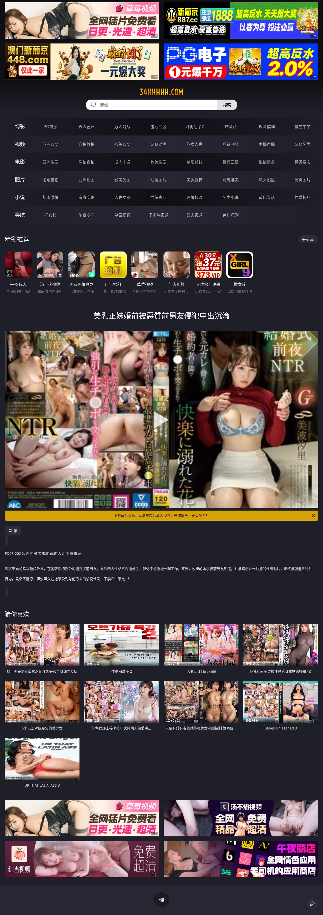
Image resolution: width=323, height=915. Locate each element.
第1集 (12, 530)
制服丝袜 (194, 162)
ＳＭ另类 (302, 144)
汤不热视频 (158, 215)
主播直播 (267, 144)
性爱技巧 (302, 197)
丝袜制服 (231, 144)
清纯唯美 (231, 179)
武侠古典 (158, 197)
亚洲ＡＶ (50, 144)
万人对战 (122, 126)
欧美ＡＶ (122, 144)
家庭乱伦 (86, 197)
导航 (20, 215)
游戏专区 (158, 126)
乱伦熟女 (267, 162)
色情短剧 (231, 215)
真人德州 (86, 126)
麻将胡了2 (194, 126)
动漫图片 (158, 179)
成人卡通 (122, 162)
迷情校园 (194, 197)
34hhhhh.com (161, 92)
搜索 (227, 105)
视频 (20, 144)
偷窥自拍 (50, 179)
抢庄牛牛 (302, 126)
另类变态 (302, 162)
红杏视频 (194, 215)
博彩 (20, 126)
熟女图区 (267, 179)
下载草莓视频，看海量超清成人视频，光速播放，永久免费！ (161, 515)
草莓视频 (122, 215)
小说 (20, 197)
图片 (20, 179)
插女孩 (50, 215)
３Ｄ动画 (158, 144)
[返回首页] (312, 904)
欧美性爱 (158, 162)
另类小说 (231, 197)
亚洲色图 (86, 179)
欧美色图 (122, 179)
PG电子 (50, 126)
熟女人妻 (194, 144)
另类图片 (302, 179)
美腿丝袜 (194, 179)
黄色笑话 (267, 197)
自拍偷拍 (86, 144)
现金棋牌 (267, 126)
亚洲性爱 (50, 162)
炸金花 (231, 126)
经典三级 (231, 162)
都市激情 (50, 197)
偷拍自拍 (86, 162)
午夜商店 (86, 215)
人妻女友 (122, 197)
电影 (20, 161)
